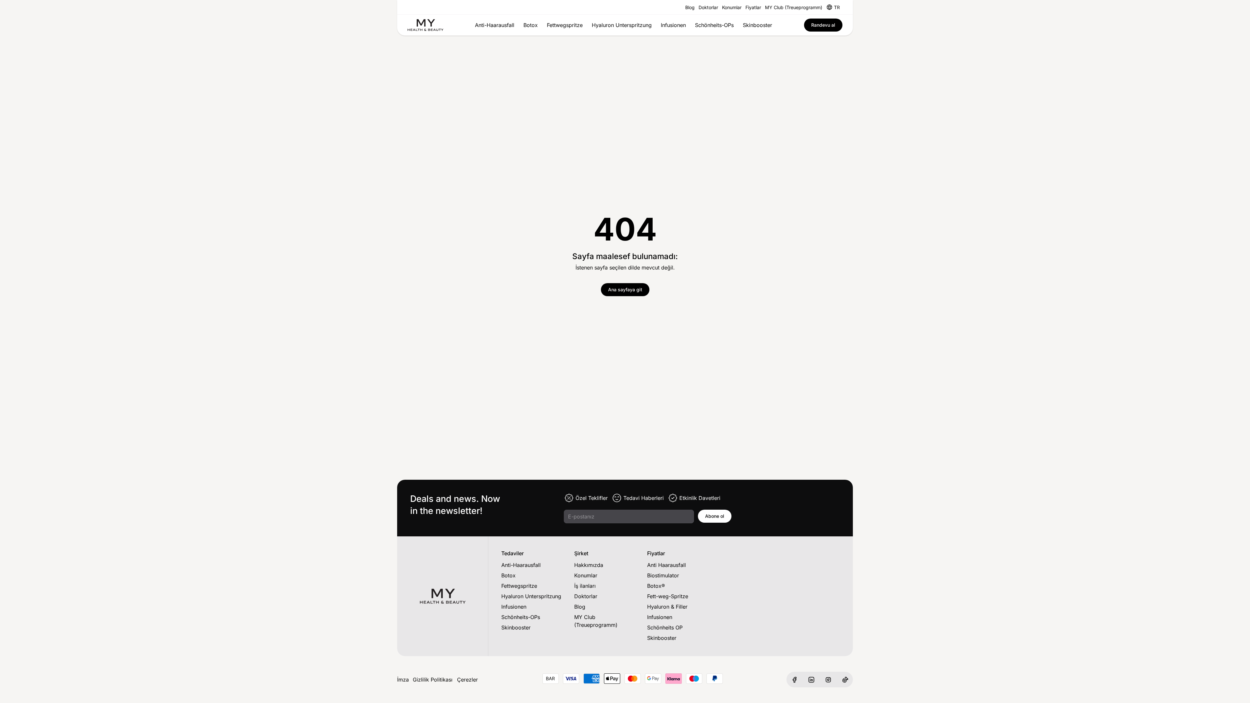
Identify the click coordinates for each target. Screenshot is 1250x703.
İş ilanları (585, 586)
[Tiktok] (845, 679)
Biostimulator (663, 575)
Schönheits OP (665, 627)
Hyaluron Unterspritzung (622, 25)
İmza (403, 679)
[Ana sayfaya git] (425, 25)
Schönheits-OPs (714, 25)
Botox (530, 25)
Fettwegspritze (565, 25)
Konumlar (732, 7)
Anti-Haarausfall (494, 25)
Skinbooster (757, 25)
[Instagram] (828, 679)
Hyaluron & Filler (667, 606)
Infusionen (673, 25)
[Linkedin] (811, 679)
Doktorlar (708, 7)
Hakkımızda (588, 565)
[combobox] (837, 7)
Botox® (656, 586)
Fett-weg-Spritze (667, 596)
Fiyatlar (753, 7)
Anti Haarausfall (666, 565)
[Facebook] (794, 679)
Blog (690, 7)
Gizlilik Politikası (432, 679)
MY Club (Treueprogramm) (793, 7)
